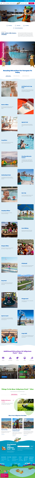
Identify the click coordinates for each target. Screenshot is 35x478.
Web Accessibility (21, 460)
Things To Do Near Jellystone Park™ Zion (17, 389)
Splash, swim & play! (24, 51)
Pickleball (24, 263)
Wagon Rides (5, 245)
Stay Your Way (4, 429)
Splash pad (25, 122)
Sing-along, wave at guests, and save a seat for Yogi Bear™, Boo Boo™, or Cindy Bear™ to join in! (7, 248)
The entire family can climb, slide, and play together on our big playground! (27, 301)
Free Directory (14, 458)
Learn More (3, 434)
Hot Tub (24, 193)
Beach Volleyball (10, 360)
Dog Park (4, 280)
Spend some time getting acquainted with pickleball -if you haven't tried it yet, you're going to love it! (28, 266)
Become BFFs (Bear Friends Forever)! (16, 430)
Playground (25, 298)
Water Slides (5, 104)
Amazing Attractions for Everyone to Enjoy (17, 71)
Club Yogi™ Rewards (3, 458)
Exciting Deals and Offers (7, 369)
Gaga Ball (24, 333)
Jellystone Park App (3, 459)
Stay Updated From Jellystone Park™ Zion (11, 447)
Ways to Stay (22, 3)
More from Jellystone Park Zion (17, 415)
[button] (2, 53)
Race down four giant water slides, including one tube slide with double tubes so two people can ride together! (7, 107)
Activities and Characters (13, 3)
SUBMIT (32, 446)
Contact (8, 460)
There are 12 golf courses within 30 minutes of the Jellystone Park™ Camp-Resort (7, 404)
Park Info (26, 3)
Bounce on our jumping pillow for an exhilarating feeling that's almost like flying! (6, 213)
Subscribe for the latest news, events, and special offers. (11, 451)
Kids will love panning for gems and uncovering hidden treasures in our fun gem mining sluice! (27, 231)
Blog (7, 458)
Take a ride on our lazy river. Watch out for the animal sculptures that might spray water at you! (7, 143)
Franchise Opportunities (15, 459)
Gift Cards (2, 460)
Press (8, 459)
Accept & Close (3, 476)
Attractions (7, 3)
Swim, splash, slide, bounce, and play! (8, 34)
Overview (4, 3)
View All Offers (4, 377)
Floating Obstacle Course (26, 157)
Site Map (20, 458)
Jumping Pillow (5, 210)
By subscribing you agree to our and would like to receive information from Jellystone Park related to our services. (25, 448)
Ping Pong (17, 360)
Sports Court (4, 315)
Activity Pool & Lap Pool (27, 87)
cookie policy (5, 475)
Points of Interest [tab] (14, 394)
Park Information (27, 429)
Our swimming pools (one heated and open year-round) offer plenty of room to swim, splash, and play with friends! (25, 55)
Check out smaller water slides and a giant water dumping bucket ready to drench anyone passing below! (27, 125)
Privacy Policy (27, 448)
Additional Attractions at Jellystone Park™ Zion (17, 352)
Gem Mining (25, 228)
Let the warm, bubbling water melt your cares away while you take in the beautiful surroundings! (27, 195)
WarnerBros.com (14, 460)
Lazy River (4, 140)
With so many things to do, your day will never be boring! (17, 391)
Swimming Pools (6, 175)
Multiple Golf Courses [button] (6, 400)
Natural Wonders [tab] (23, 394)
